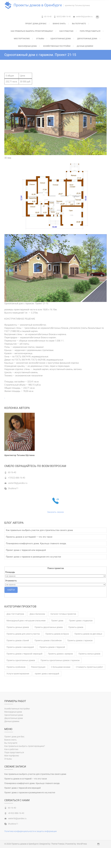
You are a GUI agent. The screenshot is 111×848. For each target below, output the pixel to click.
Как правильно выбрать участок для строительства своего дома (39, 530)
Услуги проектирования (18, 673)
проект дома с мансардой (47, 673)
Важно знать (59, 23)
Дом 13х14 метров (15, 614)
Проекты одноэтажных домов (21, 660)
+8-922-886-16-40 (16, 813)
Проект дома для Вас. (14, 736)
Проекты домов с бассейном (48, 640)
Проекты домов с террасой (52, 647)
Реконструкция (38, 667)
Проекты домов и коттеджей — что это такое (29, 537)
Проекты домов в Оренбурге (38, 5)
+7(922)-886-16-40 (16, 477)
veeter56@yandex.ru (84, 16)
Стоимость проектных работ (89, 667)
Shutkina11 (13, 488)
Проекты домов (75, 627)
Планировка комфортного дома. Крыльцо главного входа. (36, 543)
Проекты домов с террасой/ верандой (24, 654)
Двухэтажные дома (87, 38)
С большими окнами (60, 667)
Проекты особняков (16, 667)
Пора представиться (90, 31)
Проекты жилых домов (89, 654)
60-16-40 (47, 16)
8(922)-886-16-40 (64, 16)
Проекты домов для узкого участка (23, 634)
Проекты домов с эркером (60, 654)
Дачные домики (85, 46)
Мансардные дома (27, 46)
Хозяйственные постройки (56, 46)
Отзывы (40, 38)
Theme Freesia (57, 844)
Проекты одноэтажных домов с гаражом (60, 660)
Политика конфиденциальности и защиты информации (30, 831)
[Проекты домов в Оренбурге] (8, 5)
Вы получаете (79, 23)
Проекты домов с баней (18, 640)
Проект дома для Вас (35, 23)
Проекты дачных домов (18, 627)
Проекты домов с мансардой (20, 647)
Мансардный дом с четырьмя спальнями (26, 620)
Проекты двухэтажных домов (49, 627)
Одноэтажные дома (60, 38)
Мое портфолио (22, 38)
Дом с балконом (37, 614)
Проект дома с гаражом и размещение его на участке (33, 556)
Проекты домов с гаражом (79, 640)
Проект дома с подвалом (80, 620)
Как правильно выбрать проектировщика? (32, 31)
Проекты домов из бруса (57, 634)
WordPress (82, 844)
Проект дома (57, 620)
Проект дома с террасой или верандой (26, 550)
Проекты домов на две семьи (88, 634)
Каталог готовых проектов (63, 614)
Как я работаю (66, 31)
